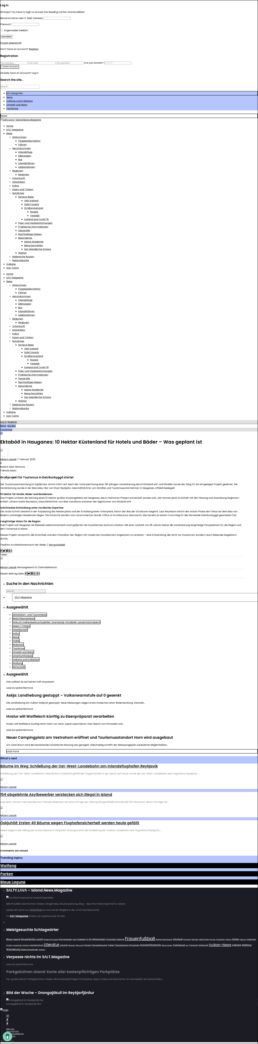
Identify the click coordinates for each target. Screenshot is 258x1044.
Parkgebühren (122, 945)
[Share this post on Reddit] (7, 551)
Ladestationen (26, 167)
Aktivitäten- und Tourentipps (30, 614)
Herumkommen (21, 148)
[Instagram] (7, 1016)
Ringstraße (134, 945)
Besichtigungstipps (24, 618)
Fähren (22, 144)
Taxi (186, 945)
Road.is (34, 212)
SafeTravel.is (31, 204)
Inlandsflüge (25, 152)
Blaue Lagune (12, 882)
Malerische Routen (23, 256)
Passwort (5, 24)
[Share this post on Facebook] (1, 551)
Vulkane (11, 264)
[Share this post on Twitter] (4, 551)
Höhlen (235, 939)
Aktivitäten (18, 182)
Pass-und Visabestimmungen (35, 223)
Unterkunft (18, 178)
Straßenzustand (33, 208)
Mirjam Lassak (8, 459)
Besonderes (25, 238)
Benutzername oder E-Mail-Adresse (21, 18)
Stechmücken (167, 945)
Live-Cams (12, 268)
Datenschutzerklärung (15, 1034)
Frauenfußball (140, 938)
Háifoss (228, 939)
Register (34, 49)
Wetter (22, 253)
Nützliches (18, 193)
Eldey (75, 939)
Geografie (24, 230)
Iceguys (243, 939)
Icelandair (251, 939)
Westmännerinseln (29, 949)
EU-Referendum (97, 939)
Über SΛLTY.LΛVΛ (12, 1031)
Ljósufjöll (64, 945)
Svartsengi (179, 945)
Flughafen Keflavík (115, 939)
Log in (3, 422)
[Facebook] (7, 1020)
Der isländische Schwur (37, 249)
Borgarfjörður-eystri (32, 939)
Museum (71, 945)
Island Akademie (33, 241)
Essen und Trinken (22, 189)
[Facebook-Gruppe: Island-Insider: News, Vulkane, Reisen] (7, 1024)
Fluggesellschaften (29, 141)
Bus (20, 159)
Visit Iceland (31, 200)
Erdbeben (81, 939)
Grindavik (178, 939)
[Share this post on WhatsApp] (35, 573)
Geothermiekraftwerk (164, 939)
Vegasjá (34, 215)
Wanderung (13, 949)
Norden (11, 426)
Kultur (15, 185)
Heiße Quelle (204, 939)
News (9, 97)
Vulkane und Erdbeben (19, 101)
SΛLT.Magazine (14, 129)
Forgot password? (11, 43)
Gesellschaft (20, 629)
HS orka (212, 939)
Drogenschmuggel (51, 939)
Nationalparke (20, 260)
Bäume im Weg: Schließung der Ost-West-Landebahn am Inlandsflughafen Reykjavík (79, 766)
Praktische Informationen (33, 227)
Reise (9, 133)
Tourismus (12, 108)
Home (9, 126)
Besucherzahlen (33, 245)
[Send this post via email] (10, 551)
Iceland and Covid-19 (36, 219)
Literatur (51, 944)
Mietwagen (24, 156)
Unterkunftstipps (23, 655)
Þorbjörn (42, 950)
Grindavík (187, 939)
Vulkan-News (220, 944)
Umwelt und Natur (16, 104)
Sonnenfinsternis (150, 945)
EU (87, 939)
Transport (193, 945)
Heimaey (194, 939)
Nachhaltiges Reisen (30, 234)
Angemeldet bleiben (15, 30)
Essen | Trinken (21, 626)
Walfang (17, 663)
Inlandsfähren (26, 163)
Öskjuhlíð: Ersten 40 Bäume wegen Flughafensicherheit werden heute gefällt (69, 822)
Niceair (88, 945)
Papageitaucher (100, 945)
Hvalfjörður (220, 939)
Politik (16, 641)
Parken (6, 873)
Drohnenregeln (65, 939)
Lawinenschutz (36, 945)
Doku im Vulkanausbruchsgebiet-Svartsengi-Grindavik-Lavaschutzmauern (56, 622)
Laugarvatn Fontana (21, 945)
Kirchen (9, 945)
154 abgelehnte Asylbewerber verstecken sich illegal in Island (56, 794)
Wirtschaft (19, 667)
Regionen (17, 171)
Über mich (10, 1029)
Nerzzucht (80, 945)
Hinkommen (19, 137)
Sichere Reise (26, 197)
